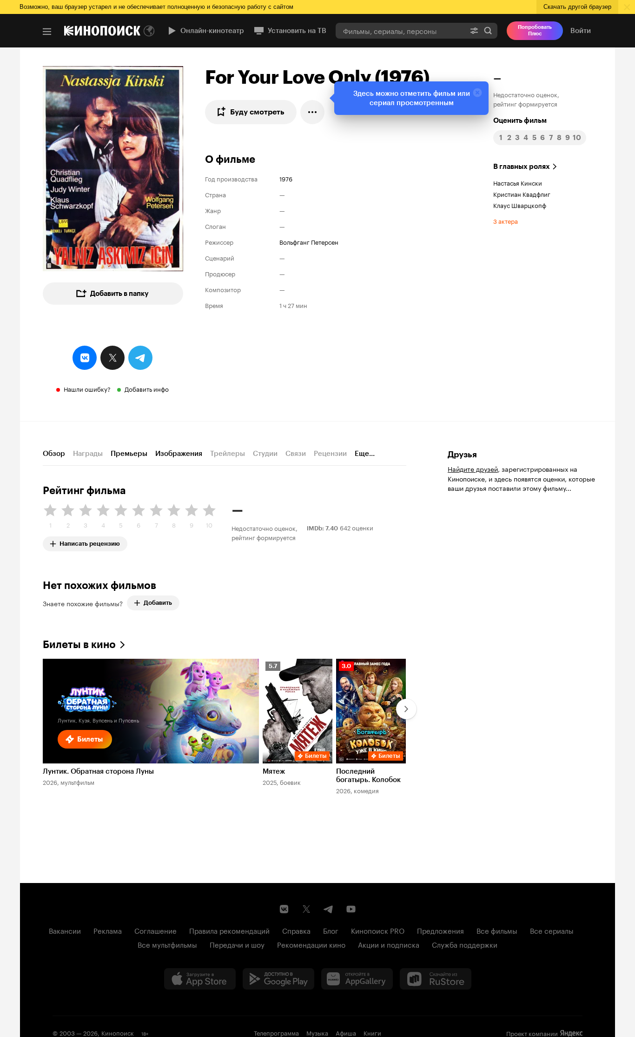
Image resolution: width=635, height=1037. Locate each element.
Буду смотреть (257, 111)
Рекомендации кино (311, 944)
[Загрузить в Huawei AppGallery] (357, 979)
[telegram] (140, 358)
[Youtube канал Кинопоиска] (351, 909)
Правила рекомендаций (229, 930)
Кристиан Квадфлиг (521, 193)
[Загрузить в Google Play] (278, 979)
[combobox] (400, 30)
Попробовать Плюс (535, 30)
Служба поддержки (464, 944)
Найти (488, 30)
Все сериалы (552, 930)
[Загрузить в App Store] (200, 979)
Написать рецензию (90, 541)
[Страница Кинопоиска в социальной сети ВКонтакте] (284, 909)
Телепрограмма (276, 1032)
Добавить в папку (119, 293)
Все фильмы (496, 930)
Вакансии (65, 930)
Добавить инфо (147, 388)
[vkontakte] (85, 358)
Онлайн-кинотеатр (212, 31)
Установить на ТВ (297, 31)
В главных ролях (521, 166)
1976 (285, 178)
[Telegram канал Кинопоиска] (328, 909)
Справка (296, 930)
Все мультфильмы (167, 944)
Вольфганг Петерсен (308, 241)
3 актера (505, 220)
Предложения (440, 930)
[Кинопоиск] (102, 30)
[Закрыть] (477, 92)
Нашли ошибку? (87, 388)
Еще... (365, 453)
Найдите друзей (473, 468)
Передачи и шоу (237, 944)
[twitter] (112, 358)
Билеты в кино (79, 644)
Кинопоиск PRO (377, 930)
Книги (372, 1032)
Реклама (107, 930)
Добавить (158, 602)
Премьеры (129, 453)
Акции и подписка (388, 944)
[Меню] (47, 31)
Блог (330, 930)
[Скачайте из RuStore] (435, 979)
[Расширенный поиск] (474, 30)
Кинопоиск (117, 1032)
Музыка (317, 1032)
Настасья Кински (517, 182)
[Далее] (406, 709)
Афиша (346, 1032)
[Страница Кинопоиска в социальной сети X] (306, 909)
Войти (580, 31)
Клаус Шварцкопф (519, 204)
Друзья (462, 454)
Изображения (178, 453)
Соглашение (155, 930)
